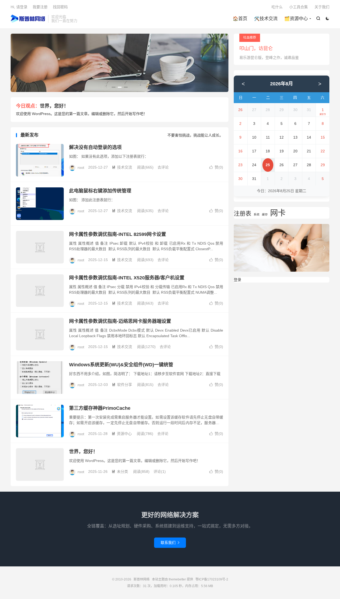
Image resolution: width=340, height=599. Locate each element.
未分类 (120, 471)
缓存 (265, 214)
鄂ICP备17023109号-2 (212, 579)
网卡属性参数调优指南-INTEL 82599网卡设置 (117, 234)
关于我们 (321, 7)
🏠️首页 (240, 18)
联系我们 (170, 542)
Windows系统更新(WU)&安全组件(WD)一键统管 (121, 364)
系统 (257, 214)
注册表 (242, 213)
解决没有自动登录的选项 (95, 147)
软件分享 (122, 384)
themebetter (177, 579)
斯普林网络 (28, 19)
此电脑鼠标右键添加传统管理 (100, 190)
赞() (216, 167)
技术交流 (122, 167)
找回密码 (60, 7)
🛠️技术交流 (266, 18)
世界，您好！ (54, 106)
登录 (237, 280)
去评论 (163, 167)
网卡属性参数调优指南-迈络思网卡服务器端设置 (120, 321)
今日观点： (28, 106)
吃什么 (277, 7)
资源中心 (122, 433)
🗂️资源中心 (296, 18)
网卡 (278, 212)
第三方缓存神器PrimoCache (99, 408)
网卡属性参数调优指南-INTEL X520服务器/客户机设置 (126, 277)
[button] (114, 87)
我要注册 (40, 7)
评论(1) (160, 471)
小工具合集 (298, 7)
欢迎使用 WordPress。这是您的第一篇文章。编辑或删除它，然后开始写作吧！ (81, 114)
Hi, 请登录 (19, 7)
